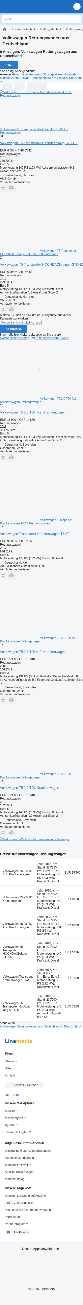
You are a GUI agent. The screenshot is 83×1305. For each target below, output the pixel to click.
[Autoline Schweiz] (26, 6)
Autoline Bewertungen (19, 1171)
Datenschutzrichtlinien (14, 338)
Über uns (11, 1061)
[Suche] (77, 19)
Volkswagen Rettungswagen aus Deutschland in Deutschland (40, 1026)
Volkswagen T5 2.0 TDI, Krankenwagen (29, 788)
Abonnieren (14, 328)
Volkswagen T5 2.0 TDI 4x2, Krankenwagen (32, 412)
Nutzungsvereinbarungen (51, 338)
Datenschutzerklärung (19, 1157)
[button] (77, 6)
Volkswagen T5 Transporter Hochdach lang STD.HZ (39, 143)
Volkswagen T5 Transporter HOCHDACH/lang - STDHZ (41, 264)
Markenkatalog (14, 1179)
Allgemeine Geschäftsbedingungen (28, 1150)
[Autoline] (4, 29)
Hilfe (8, 1068)
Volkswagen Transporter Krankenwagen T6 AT (34, 534)
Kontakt (10, 1075)
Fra (16, 1094)
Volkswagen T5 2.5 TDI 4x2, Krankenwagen (32, 652)
